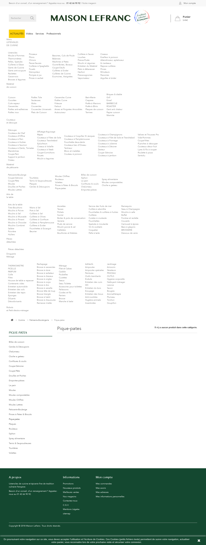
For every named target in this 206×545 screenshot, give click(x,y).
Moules (11, 184)
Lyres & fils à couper (147, 149)
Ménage (63, 265)
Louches (81, 57)
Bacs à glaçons (128, 227)
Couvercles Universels (41, 109)
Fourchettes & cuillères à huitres (103, 212)
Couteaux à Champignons (110, 134)
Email (109, 100)
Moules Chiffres (62, 176)
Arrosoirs (111, 267)
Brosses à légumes (17, 79)
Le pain (84, 181)
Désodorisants (15, 301)
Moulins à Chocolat (17, 222)
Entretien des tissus (94, 294)
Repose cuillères (108, 66)
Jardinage (111, 264)
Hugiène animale (93, 300)
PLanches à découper (148, 143)
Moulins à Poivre (15, 210)
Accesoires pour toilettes (70, 286)
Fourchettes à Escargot (40, 228)
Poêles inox (13, 112)
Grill (108, 97)
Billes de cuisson (89, 175)
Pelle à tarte (94, 233)
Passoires (104, 75)
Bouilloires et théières (67, 233)
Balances (56, 58)
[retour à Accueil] (12, 320)
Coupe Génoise (105, 152)
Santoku (141, 155)
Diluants (12, 298)
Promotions (68, 483)
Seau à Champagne (130, 209)
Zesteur (101, 149)
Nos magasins (69, 496)
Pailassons (64, 289)
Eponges (12, 295)
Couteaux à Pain (15, 139)
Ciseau (11, 160)
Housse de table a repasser (21, 280)
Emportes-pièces (89, 190)
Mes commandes (104, 483)
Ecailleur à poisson (109, 57)
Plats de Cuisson (39, 112)
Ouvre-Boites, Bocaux (62, 64)
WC (87, 285)
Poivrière (12, 231)
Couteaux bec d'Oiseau (75, 145)
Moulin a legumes (45, 158)
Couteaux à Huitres (17, 142)
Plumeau (111, 297)
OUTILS (110, 276)
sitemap (66, 513)
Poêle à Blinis (91, 106)
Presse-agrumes (85, 75)
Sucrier (60, 215)
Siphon (84, 178)
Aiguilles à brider (108, 78)
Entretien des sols (16, 289)
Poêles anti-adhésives (18, 109)
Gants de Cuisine (16, 67)
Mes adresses (102, 492)
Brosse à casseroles (46, 267)
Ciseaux (104, 54)
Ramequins (126, 206)
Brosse (62, 298)
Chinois (32, 60)
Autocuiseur (60, 112)
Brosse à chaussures (46, 300)
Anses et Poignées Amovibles (68, 109)
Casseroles (13, 106)
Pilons (31, 57)
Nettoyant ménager (116, 282)
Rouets (40, 155)
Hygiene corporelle (116, 279)
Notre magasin (89, 3)
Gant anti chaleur (114, 109)
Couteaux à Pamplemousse (77, 139)
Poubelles (63, 274)
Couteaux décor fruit (147, 146)
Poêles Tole (36, 97)
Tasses (60, 209)
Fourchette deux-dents (74, 142)
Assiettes (61, 206)
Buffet (124, 215)
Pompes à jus (35, 75)
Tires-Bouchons (15, 207)
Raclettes (12, 73)
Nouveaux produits (72, 488)
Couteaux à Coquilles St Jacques (79, 136)
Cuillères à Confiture (39, 219)
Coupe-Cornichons (46, 152)
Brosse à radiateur (45, 273)
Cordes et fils (65, 292)
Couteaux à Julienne (107, 143)
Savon (110, 288)
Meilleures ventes (71, 492)
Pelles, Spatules (15, 61)
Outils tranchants (93, 276)
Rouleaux (59, 179)
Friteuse (58, 103)
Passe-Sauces (35, 63)
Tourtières (33, 178)
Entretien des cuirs (93, 282)
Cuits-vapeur (14, 103)
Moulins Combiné (16, 225)
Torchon (110, 300)
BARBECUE (112, 103)
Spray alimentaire (110, 179)
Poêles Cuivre (61, 100)
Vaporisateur (83, 78)
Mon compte (190, 3)
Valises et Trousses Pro (148, 134)
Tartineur (68, 148)
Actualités (16, 33)
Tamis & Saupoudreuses (40, 181)
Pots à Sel (34, 210)
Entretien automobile (18, 286)
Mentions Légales (71, 509)
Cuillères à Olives (38, 216)
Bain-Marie (90, 97)
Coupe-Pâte (13, 181)
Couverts (125, 221)
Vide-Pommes (144, 137)
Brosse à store (43, 270)
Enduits (88, 279)
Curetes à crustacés (98, 218)
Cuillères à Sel (36, 213)
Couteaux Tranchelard (47, 140)
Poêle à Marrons (93, 103)
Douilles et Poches (16, 186)
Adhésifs (89, 264)
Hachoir (81, 72)
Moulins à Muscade (17, 216)
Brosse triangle (44, 294)
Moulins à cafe (128, 212)
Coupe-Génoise (15, 178)
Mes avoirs (101, 488)
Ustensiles (12, 52)
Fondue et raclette (129, 218)
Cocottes (12, 100)
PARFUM (12, 271)
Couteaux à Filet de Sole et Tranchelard (116, 137)
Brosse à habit (43, 297)
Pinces (103, 69)
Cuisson (11, 97)
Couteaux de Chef (16, 133)
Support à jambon (16, 157)
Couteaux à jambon (107, 155)
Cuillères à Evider (60, 70)
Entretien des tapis (16, 292)
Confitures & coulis (90, 184)
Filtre (10, 277)
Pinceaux (33, 54)
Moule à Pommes (16, 55)
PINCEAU (111, 273)
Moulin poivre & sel (66, 227)
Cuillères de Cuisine (61, 73)
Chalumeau (86, 186)
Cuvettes (63, 277)
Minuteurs (105, 72)
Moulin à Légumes (86, 63)
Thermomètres (14, 58)
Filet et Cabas (65, 268)
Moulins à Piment (16, 219)
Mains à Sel (35, 207)
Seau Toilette (65, 283)
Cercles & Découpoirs (39, 186)
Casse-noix (13, 76)
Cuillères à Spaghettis (39, 66)
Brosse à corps (44, 282)
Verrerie (60, 221)
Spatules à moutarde (98, 224)
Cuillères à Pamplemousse (42, 222)
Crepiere (89, 100)
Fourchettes (94, 221)
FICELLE (12, 268)
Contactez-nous (70, 500)
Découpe (12, 130)
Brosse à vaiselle (44, 288)
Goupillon (111, 303)
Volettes (58, 182)
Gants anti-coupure (17, 70)
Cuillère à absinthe (97, 209)
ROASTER (111, 106)
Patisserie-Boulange (17, 175)
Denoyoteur (34, 72)
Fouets (32, 69)
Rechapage (42, 264)
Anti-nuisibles (91, 297)
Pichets (60, 212)
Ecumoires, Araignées (62, 76)
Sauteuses (36, 100)
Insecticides (90, 303)
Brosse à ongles (44, 279)
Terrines (89, 112)
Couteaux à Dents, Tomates (21, 148)
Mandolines (13, 151)
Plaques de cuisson (94, 109)
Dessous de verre (129, 233)
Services (40, 33)
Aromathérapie (114, 294)
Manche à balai (66, 301)
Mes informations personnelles (110, 496)
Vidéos (29, 33)
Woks (33, 103)
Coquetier (93, 230)
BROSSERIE (126, 230)
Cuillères (93, 215)
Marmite (110, 115)
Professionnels (54, 33)
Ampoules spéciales (94, 270)
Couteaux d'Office (16, 136)
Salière (11, 228)
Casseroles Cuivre (63, 97)
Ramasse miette (44, 303)
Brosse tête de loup (46, 291)
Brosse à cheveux (45, 276)
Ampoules (90, 267)
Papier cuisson (113, 112)
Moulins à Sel (14, 213)
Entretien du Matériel (87, 66)
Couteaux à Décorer (107, 146)
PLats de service (64, 224)
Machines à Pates (60, 61)
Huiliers (11, 234)
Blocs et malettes (72, 151)
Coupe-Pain (13, 154)
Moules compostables (112, 182)
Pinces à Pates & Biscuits (66, 185)
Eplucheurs (42, 143)
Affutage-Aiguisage (46, 131)
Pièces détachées (16, 249)
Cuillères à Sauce (86, 54)
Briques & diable (114, 94)
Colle (10, 274)
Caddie (62, 271)
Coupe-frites (143, 140)
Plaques (33, 184)
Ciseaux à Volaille (45, 146)
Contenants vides (16, 283)
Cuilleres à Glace (16, 64)
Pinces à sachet (36, 78)
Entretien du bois (93, 288)
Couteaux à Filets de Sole (49, 137)
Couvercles (36, 106)
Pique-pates (60, 188)
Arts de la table (15, 204)
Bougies (111, 291)
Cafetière (61, 230)
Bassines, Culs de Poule (63, 55)
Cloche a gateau (109, 185)
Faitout (58, 106)
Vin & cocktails (95, 227)
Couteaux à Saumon (17, 145)
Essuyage (89, 291)
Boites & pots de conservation (71, 218)
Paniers (62, 295)
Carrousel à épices (130, 224)
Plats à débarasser (86, 69)
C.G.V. (66, 505)
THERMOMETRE (16, 265)
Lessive (110, 285)
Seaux (61, 280)
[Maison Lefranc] (103, 18)
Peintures (89, 273)
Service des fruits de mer (100, 206)
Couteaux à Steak (45, 149)
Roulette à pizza (145, 152)
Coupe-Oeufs (58, 67)
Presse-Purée (83, 60)
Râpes (40, 134)
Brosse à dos (43, 285)
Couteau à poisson (73, 154)
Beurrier (33, 231)
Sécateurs (111, 270)
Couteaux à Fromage (108, 140)
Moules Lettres (15, 190)
